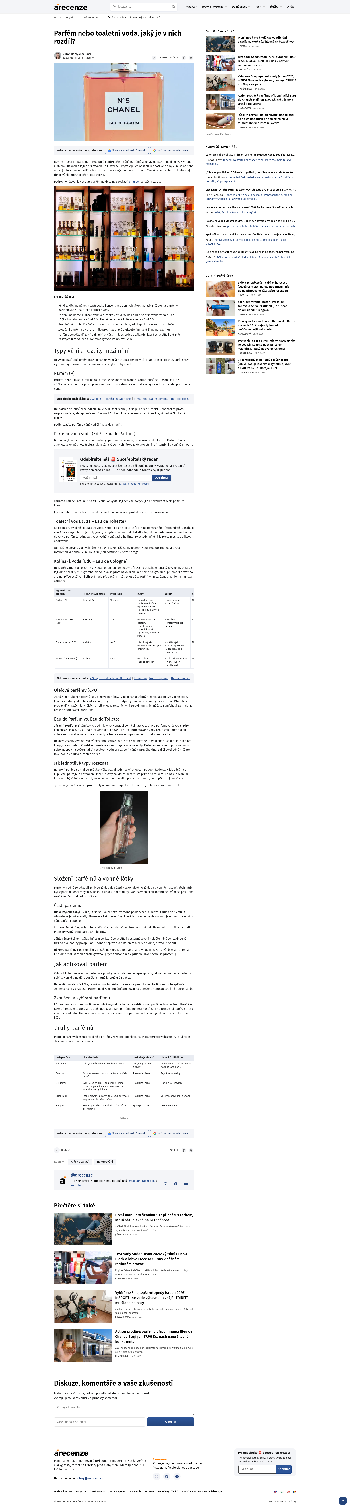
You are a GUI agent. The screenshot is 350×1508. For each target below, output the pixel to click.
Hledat (174, 7)
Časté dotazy (97, 1491)
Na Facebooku (180, 398)
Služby (274, 6)
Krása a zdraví (80, 1161)
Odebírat (161, 477)
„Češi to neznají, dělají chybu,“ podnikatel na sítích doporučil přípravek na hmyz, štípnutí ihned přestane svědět (266, 119)
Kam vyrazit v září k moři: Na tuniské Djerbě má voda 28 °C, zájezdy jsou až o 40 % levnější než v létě (267, 325)
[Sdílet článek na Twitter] (191, 58)
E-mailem (140, 398)
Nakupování (105, 1161)
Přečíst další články (218, 135)
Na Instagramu (158, 398)
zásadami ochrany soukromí (134, 484)
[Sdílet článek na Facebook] (184, 58)
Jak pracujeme (117, 1491)
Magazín (191, 6)
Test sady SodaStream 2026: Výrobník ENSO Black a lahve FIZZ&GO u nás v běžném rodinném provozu (151, 1259)
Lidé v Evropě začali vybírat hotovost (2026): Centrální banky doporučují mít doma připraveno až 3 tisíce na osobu (263, 286)
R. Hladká (120, 1278)
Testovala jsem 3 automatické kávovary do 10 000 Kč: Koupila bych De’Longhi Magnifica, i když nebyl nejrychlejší (266, 344)
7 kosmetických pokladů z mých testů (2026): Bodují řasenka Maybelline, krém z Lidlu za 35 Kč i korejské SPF (264, 364)
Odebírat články (86, 58)
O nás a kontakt (63, 1491)
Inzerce (149, 1491)
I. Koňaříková (122, 1317)
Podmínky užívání (168, 1491)
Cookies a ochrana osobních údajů (202, 1491)
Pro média (135, 1491)
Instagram (134, 1180)
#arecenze (160, 1459)
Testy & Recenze (212, 6)
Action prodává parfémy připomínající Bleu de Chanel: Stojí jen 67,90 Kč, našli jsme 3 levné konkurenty (153, 1337)
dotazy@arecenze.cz (89, 1478)
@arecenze (82, 1175)
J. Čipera (119, 1235)
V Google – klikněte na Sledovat (110, 398)
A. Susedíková (245, 372)
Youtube (76, 1185)
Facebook (148, 1180)
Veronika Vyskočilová (77, 54)
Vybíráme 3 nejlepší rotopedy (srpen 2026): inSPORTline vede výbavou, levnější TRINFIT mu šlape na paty (151, 1298)
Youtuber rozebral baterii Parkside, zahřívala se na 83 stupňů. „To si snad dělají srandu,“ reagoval (263, 306)
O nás (290, 6)
